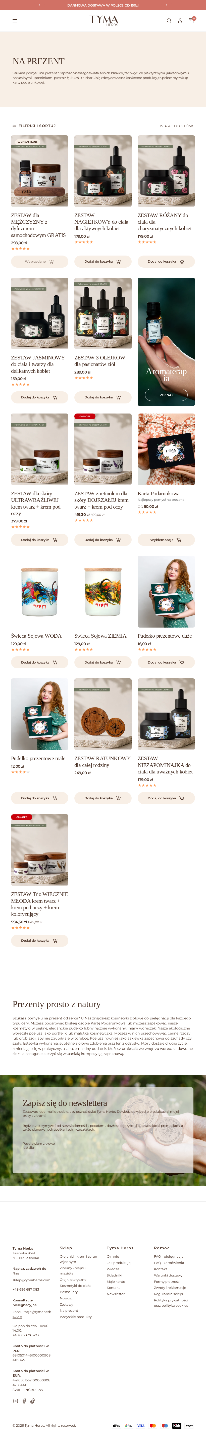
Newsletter (116, 1294)
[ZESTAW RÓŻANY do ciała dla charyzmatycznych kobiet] (166, 171)
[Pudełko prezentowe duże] (166, 592)
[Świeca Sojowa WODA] (39, 592)
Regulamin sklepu (169, 1294)
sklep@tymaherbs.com (31, 1280)
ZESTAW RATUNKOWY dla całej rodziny (102, 761)
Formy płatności (167, 1282)
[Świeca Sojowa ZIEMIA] (103, 592)
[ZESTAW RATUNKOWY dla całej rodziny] (103, 714)
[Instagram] (16, 1401)
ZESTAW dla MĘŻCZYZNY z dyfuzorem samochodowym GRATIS (38, 225)
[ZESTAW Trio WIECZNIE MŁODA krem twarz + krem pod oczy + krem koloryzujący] (39, 850)
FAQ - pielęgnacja (168, 1256)
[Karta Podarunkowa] (166, 449)
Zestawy (66, 1304)
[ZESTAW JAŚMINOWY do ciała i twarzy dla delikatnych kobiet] (39, 313)
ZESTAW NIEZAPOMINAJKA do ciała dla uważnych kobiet (165, 765)
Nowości (67, 1298)
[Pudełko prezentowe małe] (39, 714)
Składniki (114, 1275)
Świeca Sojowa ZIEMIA (100, 636)
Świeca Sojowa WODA (36, 636)
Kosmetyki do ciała (75, 1286)
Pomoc (162, 1248)
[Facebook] (24, 1401)
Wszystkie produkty (76, 1317)
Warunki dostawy (168, 1275)
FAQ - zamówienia (169, 1263)
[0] (189, 20)
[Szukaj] (169, 20)
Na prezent (69, 1310)
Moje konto (116, 1282)
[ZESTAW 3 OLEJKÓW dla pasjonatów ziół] (103, 313)
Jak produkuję (119, 1263)
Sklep (66, 1248)
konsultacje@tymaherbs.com (32, 1314)
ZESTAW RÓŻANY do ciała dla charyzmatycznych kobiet (164, 222)
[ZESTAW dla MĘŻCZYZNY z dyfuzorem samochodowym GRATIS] (39, 171)
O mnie (113, 1256)
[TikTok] (33, 1401)
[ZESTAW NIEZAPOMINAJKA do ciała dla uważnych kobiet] (166, 714)
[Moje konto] (180, 20)
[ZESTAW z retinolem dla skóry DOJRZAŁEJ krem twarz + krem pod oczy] (103, 449)
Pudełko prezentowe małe (38, 758)
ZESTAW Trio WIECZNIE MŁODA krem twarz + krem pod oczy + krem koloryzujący (39, 904)
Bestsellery (69, 1292)
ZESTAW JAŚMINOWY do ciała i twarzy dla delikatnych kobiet (38, 364)
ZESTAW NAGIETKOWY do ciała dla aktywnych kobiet (101, 222)
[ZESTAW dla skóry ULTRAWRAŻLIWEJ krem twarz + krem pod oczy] (39, 449)
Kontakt (113, 1288)
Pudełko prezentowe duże (165, 636)
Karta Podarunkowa (159, 493)
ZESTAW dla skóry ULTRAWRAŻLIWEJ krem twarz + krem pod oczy (35, 503)
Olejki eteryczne (73, 1280)
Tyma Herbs (120, 1248)
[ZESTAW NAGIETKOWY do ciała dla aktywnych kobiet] (103, 171)
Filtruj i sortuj (37, 125)
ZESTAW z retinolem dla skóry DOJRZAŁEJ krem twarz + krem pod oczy (101, 500)
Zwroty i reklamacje (170, 1288)
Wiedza (113, 1269)
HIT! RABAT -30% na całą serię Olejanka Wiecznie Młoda (107, 5)
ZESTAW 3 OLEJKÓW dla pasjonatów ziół (99, 360)
